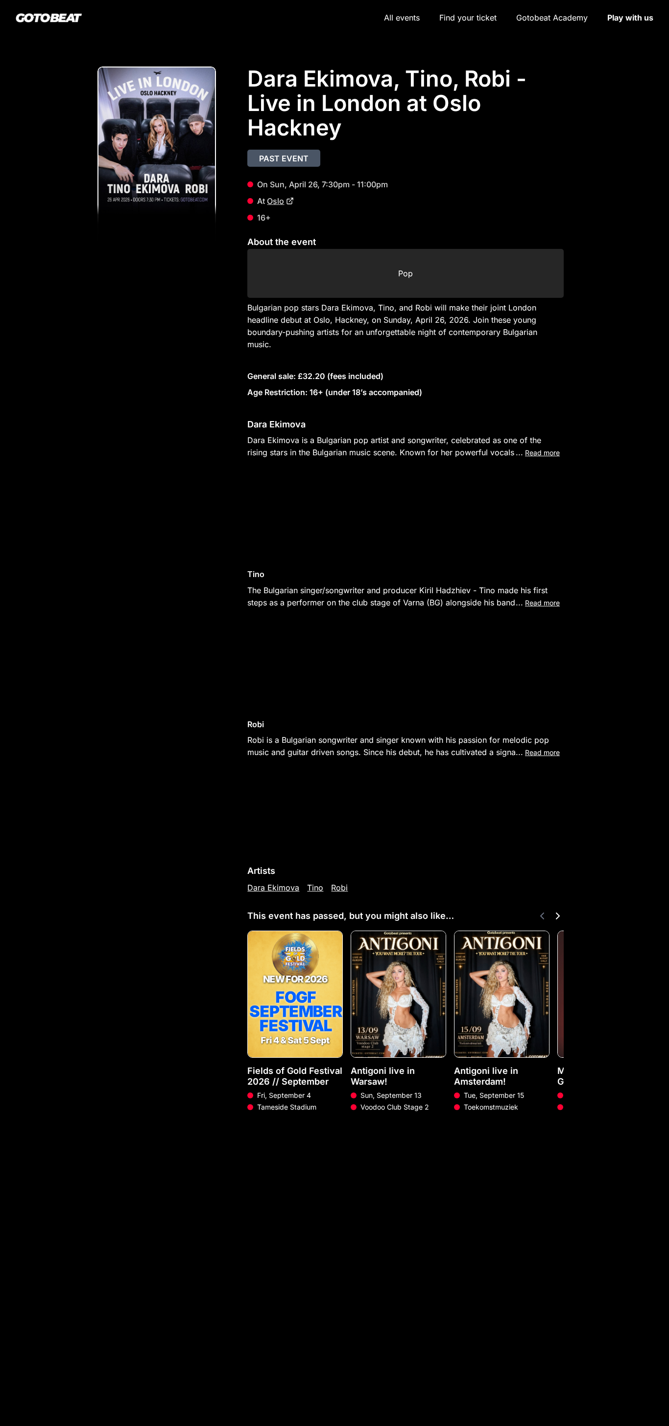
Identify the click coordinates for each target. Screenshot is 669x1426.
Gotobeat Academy (552, 17)
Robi (339, 887)
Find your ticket (468, 17)
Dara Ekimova (273, 887)
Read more (542, 452)
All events (402, 17)
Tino (315, 887)
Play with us (630, 17)
